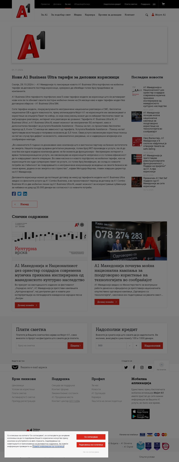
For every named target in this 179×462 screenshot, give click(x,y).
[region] (56, 444)
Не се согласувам (91, 452)
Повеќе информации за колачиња (48, 446)
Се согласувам (91, 437)
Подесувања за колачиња (91, 445)
